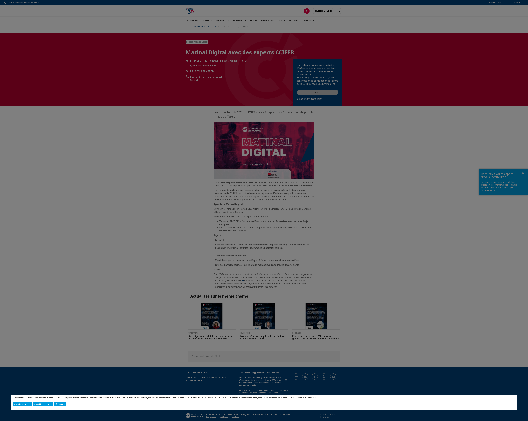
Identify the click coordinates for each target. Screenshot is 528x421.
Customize (60, 404)
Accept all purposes (22, 404)
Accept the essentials (43, 404)
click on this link (309, 398)
